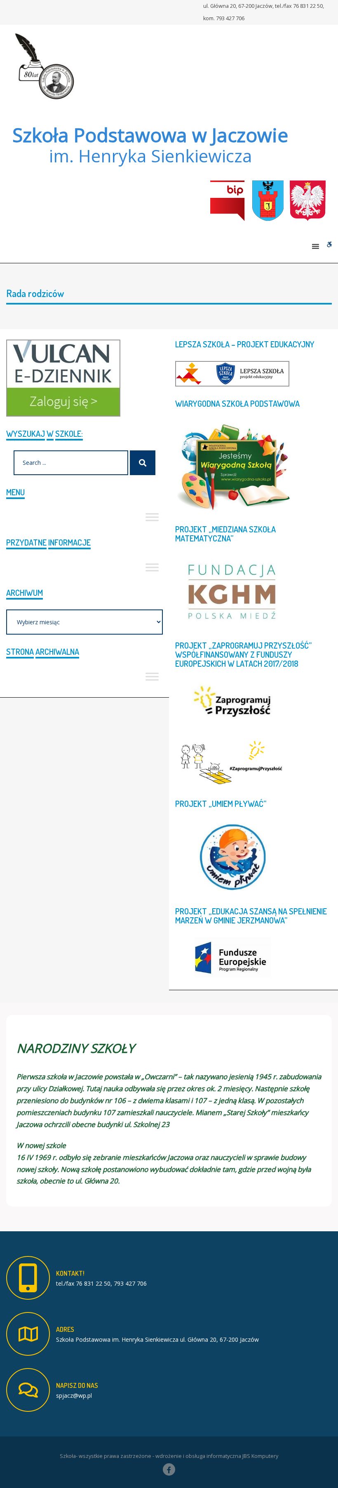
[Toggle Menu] (152, 517)
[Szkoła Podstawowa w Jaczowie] (43, 66)
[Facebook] (169, 1469)
